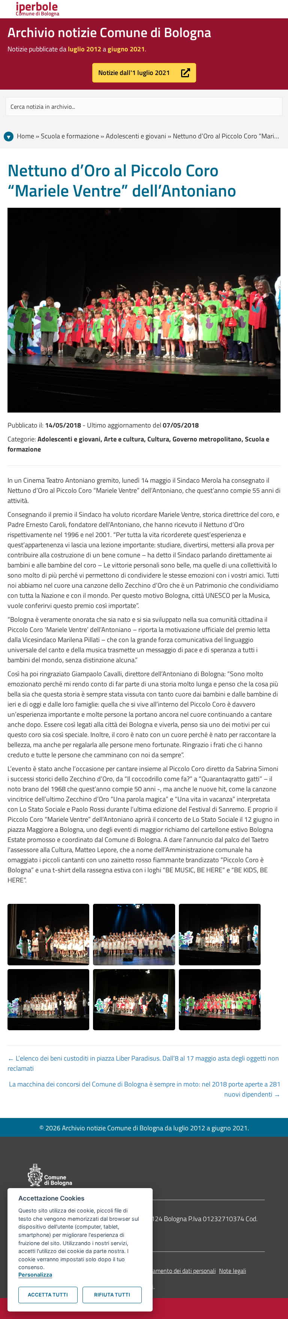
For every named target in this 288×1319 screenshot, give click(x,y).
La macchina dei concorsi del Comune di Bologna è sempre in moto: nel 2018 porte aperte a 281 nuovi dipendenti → (144, 1089)
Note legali (232, 1270)
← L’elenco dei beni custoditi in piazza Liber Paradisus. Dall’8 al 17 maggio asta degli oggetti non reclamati (143, 1063)
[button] (144, 73)
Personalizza (35, 1274)
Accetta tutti (48, 1295)
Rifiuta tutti (112, 1295)
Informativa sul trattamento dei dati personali (159, 1270)
